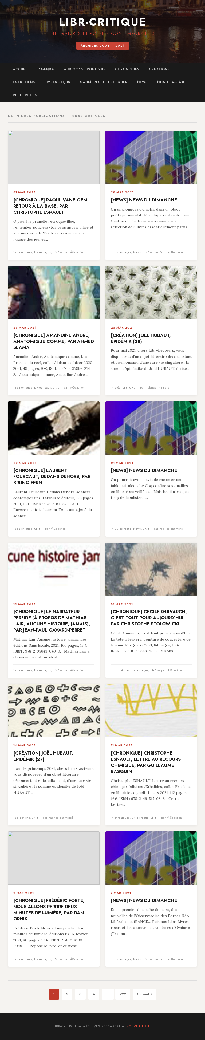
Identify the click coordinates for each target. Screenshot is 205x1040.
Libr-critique (102, 22)
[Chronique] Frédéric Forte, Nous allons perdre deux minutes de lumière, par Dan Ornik (49, 909)
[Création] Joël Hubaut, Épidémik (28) (141, 338)
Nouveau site (139, 1026)
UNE (56, 252)
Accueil (21, 69)
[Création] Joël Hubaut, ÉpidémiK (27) (43, 756)
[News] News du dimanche (144, 200)
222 (123, 994)
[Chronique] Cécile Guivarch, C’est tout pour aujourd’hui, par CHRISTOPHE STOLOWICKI (149, 617)
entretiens (24, 82)
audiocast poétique (84, 69)
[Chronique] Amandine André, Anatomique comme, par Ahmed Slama (53, 341)
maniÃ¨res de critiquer (104, 82)
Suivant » (144, 994)
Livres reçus (57, 82)
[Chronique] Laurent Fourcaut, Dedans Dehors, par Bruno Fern (51, 476)
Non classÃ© (170, 82)
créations (159, 69)
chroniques (127, 69)
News (142, 82)
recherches (25, 95)
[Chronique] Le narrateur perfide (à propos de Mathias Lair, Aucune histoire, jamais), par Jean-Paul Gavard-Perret (51, 620)
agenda (46, 69)
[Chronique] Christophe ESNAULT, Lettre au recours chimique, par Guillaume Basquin (146, 762)
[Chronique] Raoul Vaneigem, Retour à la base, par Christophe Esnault (51, 206)
